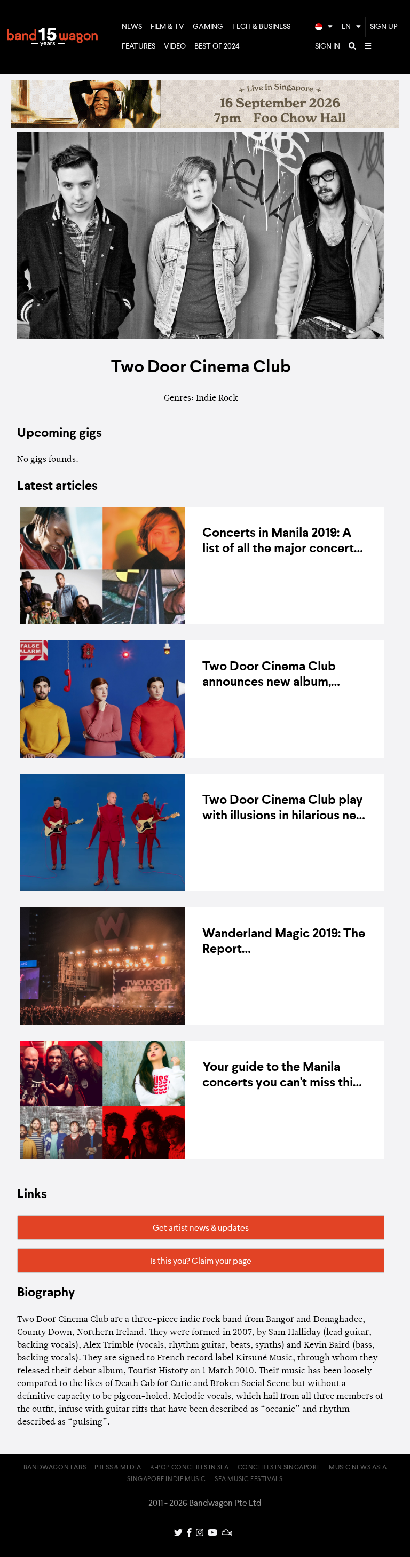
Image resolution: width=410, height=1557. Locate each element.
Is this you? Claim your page (200, 1261)
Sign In (327, 46)
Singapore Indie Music (166, 1479)
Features (138, 46)
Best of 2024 (217, 46)
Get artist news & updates (201, 1228)
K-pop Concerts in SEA (189, 1468)
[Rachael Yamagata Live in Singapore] (205, 126)
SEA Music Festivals (248, 1479)
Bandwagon (52, 36)
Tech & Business (261, 26)
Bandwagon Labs (54, 1468)
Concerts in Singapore (279, 1468)
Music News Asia (358, 1468)
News (132, 26)
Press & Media (117, 1468)
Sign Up (384, 26)
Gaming (208, 26)
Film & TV (167, 26)
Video (175, 46)
